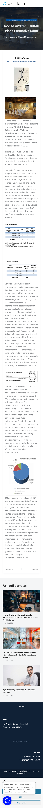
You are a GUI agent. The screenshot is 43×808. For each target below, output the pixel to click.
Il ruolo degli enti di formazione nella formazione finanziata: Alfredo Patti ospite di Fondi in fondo (21, 617)
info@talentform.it (21, 741)
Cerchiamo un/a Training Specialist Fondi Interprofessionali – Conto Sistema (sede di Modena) (20, 654)
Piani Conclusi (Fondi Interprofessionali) (21, 20)
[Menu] (39, 4)
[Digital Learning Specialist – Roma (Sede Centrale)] (21, 675)
